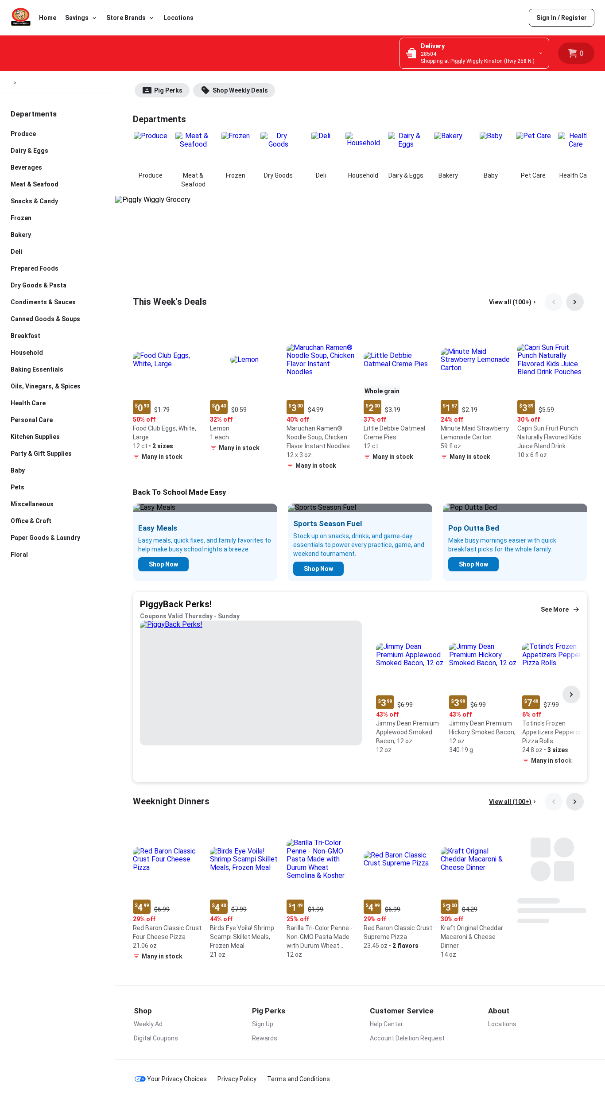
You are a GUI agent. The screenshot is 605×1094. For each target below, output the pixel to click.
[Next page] (575, 302)
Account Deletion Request (407, 1038)
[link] (561, 18)
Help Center (386, 1024)
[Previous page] (553, 302)
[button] (168, 395)
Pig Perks (168, 90)
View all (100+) (510, 302)
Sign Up (262, 1024)
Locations (178, 17)
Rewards (264, 1038)
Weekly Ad (148, 1024)
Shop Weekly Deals (240, 90)
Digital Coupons (156, 1038)
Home (47, 17)
